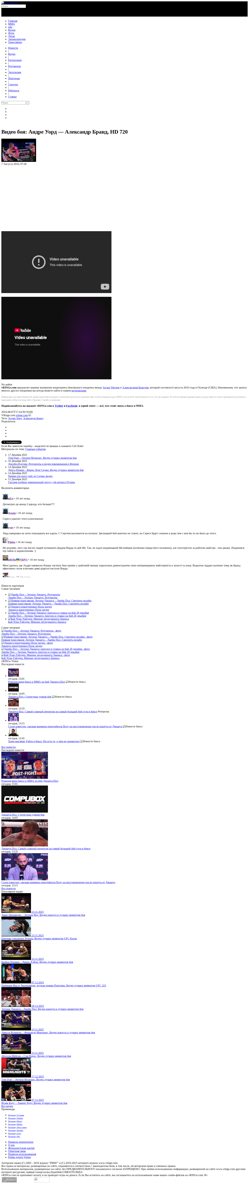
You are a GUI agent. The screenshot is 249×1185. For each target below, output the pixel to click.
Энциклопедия (16, 39)
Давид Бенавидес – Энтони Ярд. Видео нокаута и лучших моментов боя (43, 915)
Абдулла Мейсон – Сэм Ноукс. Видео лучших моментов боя (36, 1056)
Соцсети (13, 84)
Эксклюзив (14, 72)
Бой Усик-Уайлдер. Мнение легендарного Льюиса (37, 621)
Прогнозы (14, 78)
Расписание (15, 60)
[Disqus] (124, 535)
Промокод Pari (14, 1136)
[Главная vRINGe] (9, 2)
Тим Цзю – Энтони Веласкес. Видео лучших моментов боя (42, 457)
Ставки (12, 96)
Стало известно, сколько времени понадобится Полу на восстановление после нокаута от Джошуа (65, 726)
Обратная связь (17, 1151)
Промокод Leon (14, 1133)
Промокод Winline (15, 1118)
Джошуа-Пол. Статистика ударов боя (29, 696)
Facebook (71, 405)
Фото (11, 33)
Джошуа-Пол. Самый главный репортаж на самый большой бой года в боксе (52, 711)
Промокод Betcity (15, 1121)
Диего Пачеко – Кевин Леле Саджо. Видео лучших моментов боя (46, 470)
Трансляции (15, 42)
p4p (10, 27)
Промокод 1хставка (16, 1115)
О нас (11, 1145)
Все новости (8, 747)
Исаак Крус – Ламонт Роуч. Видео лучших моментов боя (34, 1103)
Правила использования (22, 1154)
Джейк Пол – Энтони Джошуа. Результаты (32, 597)
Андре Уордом (111, 387)
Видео (11, 30)
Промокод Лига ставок (17, 1127)
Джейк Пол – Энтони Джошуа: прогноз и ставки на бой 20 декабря (47, 615)
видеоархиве (78, 390)
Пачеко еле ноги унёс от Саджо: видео (30, 476)
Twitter (59, 405)
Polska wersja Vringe (19, 1157)
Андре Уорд (15, 418)
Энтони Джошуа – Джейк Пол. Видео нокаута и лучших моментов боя (42, 1009)
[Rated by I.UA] (41, 1181)
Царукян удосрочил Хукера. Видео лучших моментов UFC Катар (39, 938)
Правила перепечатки (20, 1142)
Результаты (14, 66)
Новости (13, 48)
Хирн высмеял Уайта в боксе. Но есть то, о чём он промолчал (44, 741)
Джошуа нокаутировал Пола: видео (28, 609)
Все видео (7, 1106)
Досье (11, 36)
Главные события (35, 449)
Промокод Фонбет (15, 1130)
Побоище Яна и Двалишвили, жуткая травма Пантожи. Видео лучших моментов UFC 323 (53, 985)
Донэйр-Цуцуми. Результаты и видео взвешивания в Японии (43, 464)
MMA (11, 23)
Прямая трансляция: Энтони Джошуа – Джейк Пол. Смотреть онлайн (48, 603)
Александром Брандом (135, 387)
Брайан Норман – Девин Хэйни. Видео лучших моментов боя (37, 962)
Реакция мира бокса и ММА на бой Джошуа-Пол (36, 681)
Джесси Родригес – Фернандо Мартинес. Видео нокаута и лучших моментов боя (48, 1032)
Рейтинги (13, 90)
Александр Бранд (33, 418)
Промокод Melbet (15, 1124)
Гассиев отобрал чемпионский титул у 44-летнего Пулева (41, 482)
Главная (12, 20)
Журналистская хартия (21, 1148)
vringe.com (22, 415)
